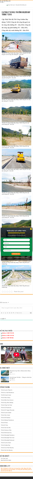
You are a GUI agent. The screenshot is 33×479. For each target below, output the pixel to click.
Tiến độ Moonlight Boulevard (7, 440)
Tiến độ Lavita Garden (6, 412)
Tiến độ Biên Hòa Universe (7, 400)
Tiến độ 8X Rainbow (5, 417)
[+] (21, 312)
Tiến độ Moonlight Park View (7, 437)
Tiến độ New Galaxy (5, 397)
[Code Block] (15, 313)
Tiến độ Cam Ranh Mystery (7, 447)
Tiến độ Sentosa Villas (6, 430)
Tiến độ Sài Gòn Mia (5, 427)
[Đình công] (7, 313)
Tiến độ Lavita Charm (6, 442)
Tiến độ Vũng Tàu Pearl (6, 405)
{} (19, 312)
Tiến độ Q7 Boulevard (6, 407)
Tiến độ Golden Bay (5, 445)
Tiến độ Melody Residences (7, 420)
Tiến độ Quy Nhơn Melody (7, 402)
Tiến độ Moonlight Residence (7, 435)
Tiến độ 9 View (4, 425)
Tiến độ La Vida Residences (7, 392)
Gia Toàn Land (4, 458)
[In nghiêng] (4, 313)
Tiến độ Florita (4, 422)
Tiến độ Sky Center (5, 415)
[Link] (17, 313)
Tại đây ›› (2, 2)
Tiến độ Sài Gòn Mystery (7, 450)
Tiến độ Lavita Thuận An (6, 390)
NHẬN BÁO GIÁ (15, 253)
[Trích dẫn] (13, 313)
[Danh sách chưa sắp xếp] (11, 313)
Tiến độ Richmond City (6, 432)
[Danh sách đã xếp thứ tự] (9, 313)
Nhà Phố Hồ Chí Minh (6, 460)
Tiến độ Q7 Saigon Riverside (7, 410)
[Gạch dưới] (5, 313)
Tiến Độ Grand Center (6, 395)
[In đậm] (2, 313)
